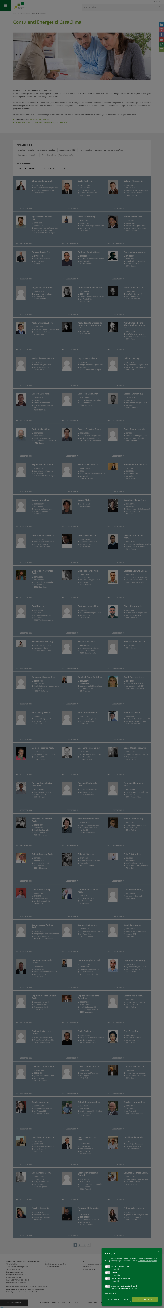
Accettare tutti (145, 1299)
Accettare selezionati (118, 1299)
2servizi (115, 1269)
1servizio (115, 1275)
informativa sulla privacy (147, 1261)
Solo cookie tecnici (111, 1293)
